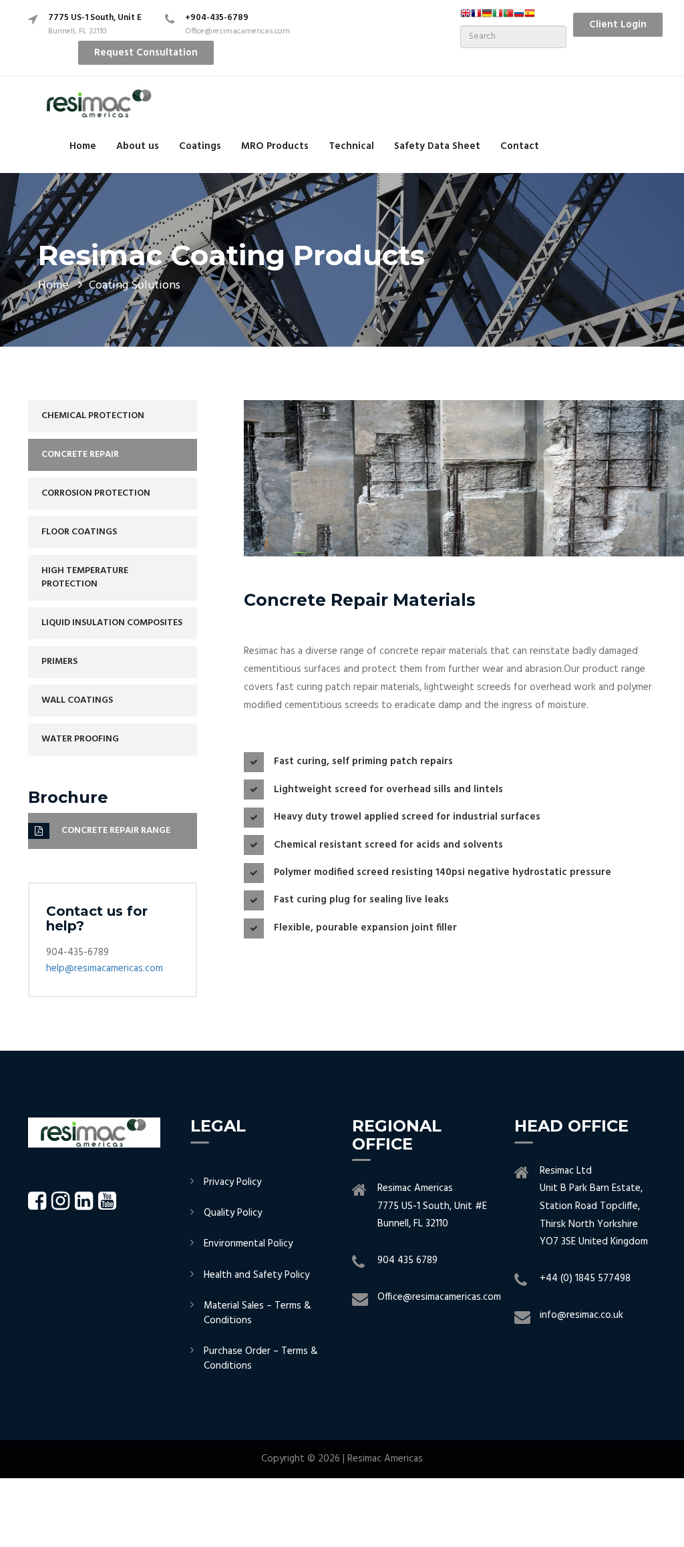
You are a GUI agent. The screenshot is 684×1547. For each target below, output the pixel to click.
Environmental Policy (248, 1244)
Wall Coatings (77, 700)
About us (137, 146)
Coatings (200, 146)
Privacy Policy (232, 1182)
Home (82, 146)
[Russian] (519, 17)
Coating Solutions (134, 285)
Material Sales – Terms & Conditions (257, 1313)
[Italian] (497, 17)
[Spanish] (529, 17)
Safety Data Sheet (437, 146)
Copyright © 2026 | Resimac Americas (342, 1459)
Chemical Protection (92, 415)
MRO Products (275, 146)
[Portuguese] (508, 17)
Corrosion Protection (95, 493)
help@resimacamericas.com (104, 969)
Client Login (618, 25)
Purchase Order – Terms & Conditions (261, 1358)
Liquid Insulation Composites (111, 623)
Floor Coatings (79, 532)
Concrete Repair (80, 454)
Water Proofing (80, 739)
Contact (519, 146)
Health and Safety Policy (256, 1275)
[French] (476, 17)
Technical (351, 146)
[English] (465, 17)
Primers (59, 661)
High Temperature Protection (84, 577)
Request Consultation (146, 53)
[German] (487, 17)
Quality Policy (233, 1213)
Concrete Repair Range (115, 830)
